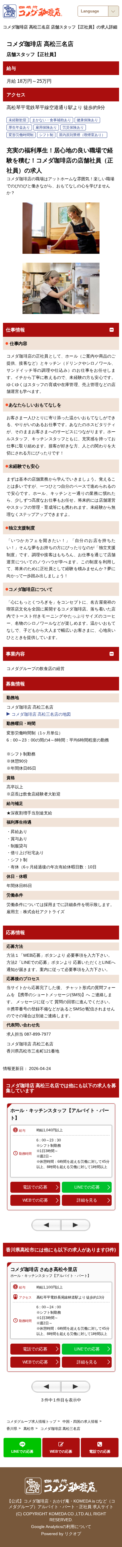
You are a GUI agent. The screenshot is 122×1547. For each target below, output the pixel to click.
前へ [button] (46, 1225)
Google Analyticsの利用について (61, 1526)
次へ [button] (75, 1225)
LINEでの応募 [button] (87, 1187)
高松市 (28, 1429)
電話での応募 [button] (35, 1187)
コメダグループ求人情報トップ (31, 1422)
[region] (61, 1156)
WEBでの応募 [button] (35, 1200)
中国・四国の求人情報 (80, 1422)
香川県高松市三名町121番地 (33, 1051)
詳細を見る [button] (87, 1200)
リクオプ (73, 1533)
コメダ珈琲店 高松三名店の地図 (41, 714)
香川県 (12, 1429)
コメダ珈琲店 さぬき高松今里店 (43, 1269)
